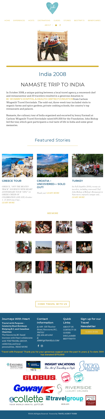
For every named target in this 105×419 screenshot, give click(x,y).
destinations (44, 20)
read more (22, 347)
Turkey (77, 180)
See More (52, 213)
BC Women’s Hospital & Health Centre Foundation (39, 99)
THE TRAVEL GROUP (17, 341)
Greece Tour (11, 180)
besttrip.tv (79, 20)
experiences (19, 20)
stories (67, 20)
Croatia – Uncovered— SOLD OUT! (51, 184)
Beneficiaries (94, 20)
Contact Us (69, 330)
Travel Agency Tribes (67, 414)
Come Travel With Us (52, 304)
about (48, 25)
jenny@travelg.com (48, 340)
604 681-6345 (46, 335)
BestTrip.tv (69, 339)
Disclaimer (69, 336)
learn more (8, 202)
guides (57, 20)
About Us (68, 327)
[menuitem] (7, 20)
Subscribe (92, 332)
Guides (67, 333)
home (7, 20)
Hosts (31, 20)
